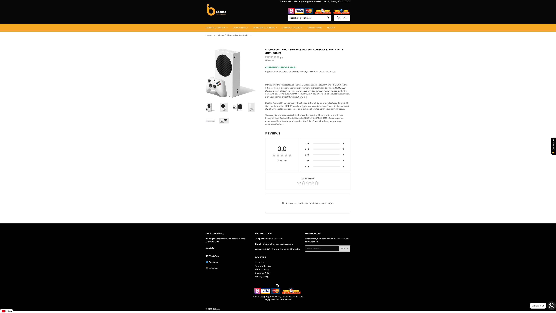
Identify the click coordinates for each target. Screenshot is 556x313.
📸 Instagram (212, 268)
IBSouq (216, 309)
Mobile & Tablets (216, 27)
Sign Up (345, 249)
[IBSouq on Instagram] (277, 286)
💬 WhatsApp (212, 256)
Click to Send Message (297, 71)
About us (259, 262)
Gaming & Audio (291, 27)
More (330, 27)
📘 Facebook (212, 262)
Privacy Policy (261, 276)
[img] (272, 57)
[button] (325, 143)
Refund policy (262, 269)
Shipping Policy (262, 273)
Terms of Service (263, 266)
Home (209, 35)
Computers (240, 27)
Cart (344, 17)
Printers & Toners (264, 27)
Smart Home (315, 27)
